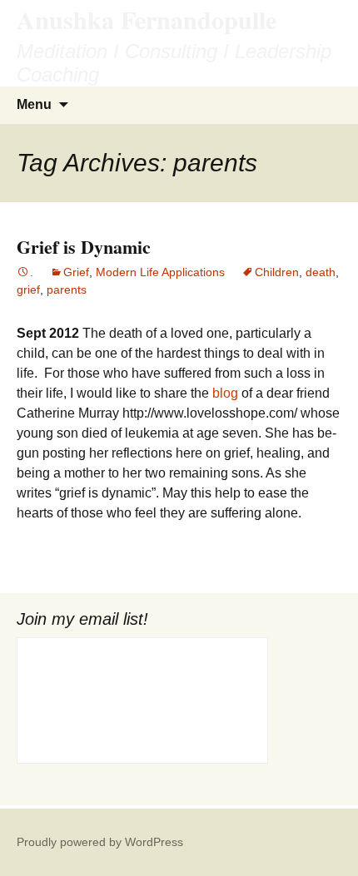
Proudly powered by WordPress (100, 842)
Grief (76, 272)
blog (226, 393)
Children (277, 272)
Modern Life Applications (160, 272)
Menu (34, 104)
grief (28, 289)
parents (67, 289)
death (321, 272)
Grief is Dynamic (84, 246)
